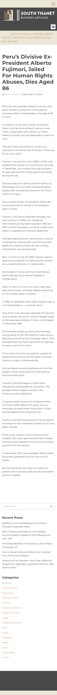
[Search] (51, 506)
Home (5, 34)
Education (7, 593)
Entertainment (10, 597)
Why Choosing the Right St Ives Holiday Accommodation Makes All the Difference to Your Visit (26, 535)
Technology (8, 652)
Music (5, 632)
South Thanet (12, 94)
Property (7, 637)
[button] (53, 4)
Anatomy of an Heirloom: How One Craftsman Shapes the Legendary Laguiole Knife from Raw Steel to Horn (28, 564)
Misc (4, 627)
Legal (5, 617)
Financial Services (11, 607)
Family (6, 602)
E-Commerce (9, 588)
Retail (5, 642)
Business (7, 583)
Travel (5, 657)
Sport (5, 647)
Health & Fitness (11, 612)
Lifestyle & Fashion (12, 622)
